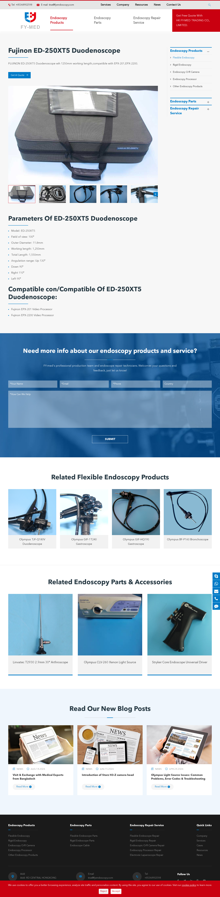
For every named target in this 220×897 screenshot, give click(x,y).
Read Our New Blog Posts (110, 709)
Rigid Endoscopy (182, 65)
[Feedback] (216, 606)
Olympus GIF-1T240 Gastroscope (84, 541)
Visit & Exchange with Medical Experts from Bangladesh (38, 777)
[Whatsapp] (216, 583)
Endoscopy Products (58, 20)
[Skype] (216, 576)
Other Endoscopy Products (187, 86)
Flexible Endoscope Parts (84, 836)
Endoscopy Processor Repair (145, 850)
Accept (116, 891)
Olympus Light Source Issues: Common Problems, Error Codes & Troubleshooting (178, 777)
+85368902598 (23, 5)
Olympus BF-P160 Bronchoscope (187, 539)
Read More (22, 787)
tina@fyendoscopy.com (61, 5)
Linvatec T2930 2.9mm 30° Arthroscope (40, 662)
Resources (141, 4)
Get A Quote (19, 75)
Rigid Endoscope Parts (82, 841)
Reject (103, 891)
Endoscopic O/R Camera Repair (147, 845)
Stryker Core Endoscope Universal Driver (179, 662)
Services (106, 4)
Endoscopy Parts (102, 20)
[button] (10, 194)
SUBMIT (110, 439)
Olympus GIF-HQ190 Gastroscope (136, 541)
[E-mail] (216, 591)
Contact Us (174, 4)
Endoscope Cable (80, 845)
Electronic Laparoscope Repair (146, 855)
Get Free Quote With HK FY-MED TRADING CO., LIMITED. (193, 20)
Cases (200, 845)
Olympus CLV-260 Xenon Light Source (110, 662)
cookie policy (189, 885)
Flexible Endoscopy (183, 58)
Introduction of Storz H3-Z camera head (108, 775)
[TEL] (216, 598)
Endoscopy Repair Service (147, 20)
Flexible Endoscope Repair (144, 836)
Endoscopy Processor (185, 79)
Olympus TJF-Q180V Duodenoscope (32, 541)
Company (123, 4)
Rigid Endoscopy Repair (143, 841)
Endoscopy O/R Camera (186, 72)
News (157, 4)
